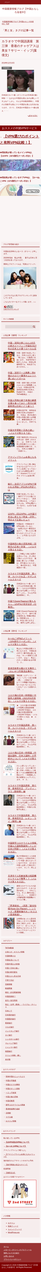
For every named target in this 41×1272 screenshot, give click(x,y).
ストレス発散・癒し (13, 1055)
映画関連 (8, 988)
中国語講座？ (7, 68)
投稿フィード (13, 1226)
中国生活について (12, 960)
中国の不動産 (11, 1081)
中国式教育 (10, 1101)
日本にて (8, 1011)
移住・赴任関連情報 (13, 992)
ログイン (11, 1223)
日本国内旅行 (10, 1015)
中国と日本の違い (12, 968)
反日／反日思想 (11, 1000)
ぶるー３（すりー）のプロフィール (18, 1250)
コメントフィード (15, 1229)
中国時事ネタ (10, 956)
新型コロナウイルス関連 (15, 1105)
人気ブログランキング (11, 309)
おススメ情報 (11, 1121)
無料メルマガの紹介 (11, 1253)
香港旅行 (8, 1023)
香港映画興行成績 (13, 1109)
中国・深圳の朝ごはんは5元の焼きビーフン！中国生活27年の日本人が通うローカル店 (22, 346)
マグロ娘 (9, 1117)
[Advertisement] (20, 221)
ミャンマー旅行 (11, 1047)
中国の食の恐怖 (12, 1097)
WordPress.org (13, 1232)
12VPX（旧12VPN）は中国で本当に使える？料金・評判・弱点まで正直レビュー (22, 517)
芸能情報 (8, 984)
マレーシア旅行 (11, 1043)
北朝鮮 (8, 1113)
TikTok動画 (9, 948)
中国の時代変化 (11, 972)
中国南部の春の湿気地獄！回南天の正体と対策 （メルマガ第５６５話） (22, 547)
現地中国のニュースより (15, 1076)
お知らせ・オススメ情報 (14, 952)
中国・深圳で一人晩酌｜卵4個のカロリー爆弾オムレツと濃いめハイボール (22, 375)
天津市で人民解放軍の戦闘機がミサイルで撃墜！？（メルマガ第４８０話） (22, 879)
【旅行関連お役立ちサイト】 (16, 1165)
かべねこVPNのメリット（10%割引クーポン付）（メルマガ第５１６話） (22, 641)
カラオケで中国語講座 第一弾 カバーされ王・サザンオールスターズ (22, 576)
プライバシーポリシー (12, 1259)
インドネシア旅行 (12, 1031)
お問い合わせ (9, 1256)
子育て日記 (9, 980)
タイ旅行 (8, 1035)
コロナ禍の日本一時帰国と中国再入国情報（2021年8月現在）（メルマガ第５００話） (22, 698)
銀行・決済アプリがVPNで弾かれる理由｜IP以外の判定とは (22, 487)
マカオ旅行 (9, 1027)
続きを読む (33, 116)
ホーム (6, 1247)
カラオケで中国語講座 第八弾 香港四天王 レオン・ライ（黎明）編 (22, 818)
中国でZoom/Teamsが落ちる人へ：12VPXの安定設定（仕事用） (22, 604)
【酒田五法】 (10, 1173)
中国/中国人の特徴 (12, 964)
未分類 (7, 1059)
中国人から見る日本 (13, 976)
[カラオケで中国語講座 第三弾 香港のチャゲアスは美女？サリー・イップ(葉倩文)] (20, 90)
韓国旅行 (8, 1051)
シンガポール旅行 (12, 1039)
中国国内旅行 (10, 1019)
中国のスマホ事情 (13, 1085)
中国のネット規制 (13, 1089)
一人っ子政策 (11, 1093)
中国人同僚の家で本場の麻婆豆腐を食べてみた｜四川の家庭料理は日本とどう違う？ (22, 403)
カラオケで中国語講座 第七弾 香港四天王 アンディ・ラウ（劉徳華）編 (22, 788)
